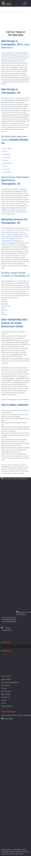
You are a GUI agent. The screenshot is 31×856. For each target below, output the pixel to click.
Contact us (4, 127)
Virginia (3, 715)
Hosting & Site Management (10, 682)
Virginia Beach (7, 148)
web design (14, 236)
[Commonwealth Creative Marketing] (6, 3)
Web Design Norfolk (17, 854)
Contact (3, 703)
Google (20, 458)
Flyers (3, 312)
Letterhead (4, 302)
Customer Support (6, 706)
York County (6, 169)
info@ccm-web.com (19, 465)
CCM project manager (13, 416)
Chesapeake (6, 154)
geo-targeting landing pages (19, 69)
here (6, 363)
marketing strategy (7, 238)
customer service (6, 125)
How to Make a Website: (15, 404)
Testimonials (5, 697)
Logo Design (5, 304)
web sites (12, 59)
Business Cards (6, 306)
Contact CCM (5, 399)
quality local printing (22, 289)
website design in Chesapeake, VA (15, 98)
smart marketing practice (20, 370)
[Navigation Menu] (25, 3)
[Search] (28, 3)
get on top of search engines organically (13, 372)
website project (23, 127)
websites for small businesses (10, 104)
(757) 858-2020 (11, 621)
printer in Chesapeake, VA (20, 281)
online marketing (23, 471)
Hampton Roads (18, 112)
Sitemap (3, 700)
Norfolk (5, 151)
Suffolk (5, 166)
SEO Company (5, 685)
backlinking (22, 203)
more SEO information (8, 214)
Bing (2, 460)
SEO (9, 236)
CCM (2, 425)
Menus (3, 308)
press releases (5, 206)
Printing (3, 688)
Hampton (6, 160)
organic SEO (5, 370)
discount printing (14, 71)
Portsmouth (6, 157)
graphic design (23, 236)
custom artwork (11, 287)
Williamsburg (7, 172)
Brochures (4, 310)
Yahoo (25, 458)
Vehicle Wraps (5, 694)
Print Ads (4, 299)
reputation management (8, 243)
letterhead (26, 287)
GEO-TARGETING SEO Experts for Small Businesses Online (14, 323)
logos (18, 287)
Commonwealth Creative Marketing (12, 52)
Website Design (6, 679)
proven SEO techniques (8, 203)
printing (20, 240)
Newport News (7, 163)
